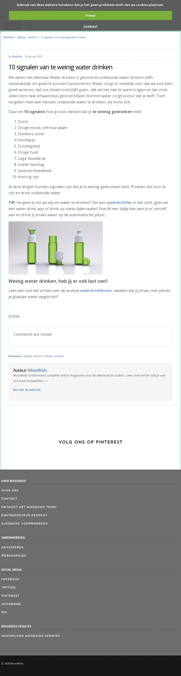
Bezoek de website (27, 390)
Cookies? (90, 26)
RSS (4, 612)
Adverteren (12, 547)
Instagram (11, 604)
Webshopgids (13, 555)
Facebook (10, 579)
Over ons (10, 490)
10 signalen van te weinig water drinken (63, 37)
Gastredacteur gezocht (24, 515)
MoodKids (9, 37)
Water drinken (55, 356)
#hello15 (39, 356)
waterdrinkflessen (96, 290)
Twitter (8, 587)
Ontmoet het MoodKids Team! (29, 507)
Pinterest (10, 596)
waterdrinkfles (119, 202)
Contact (9, 499)
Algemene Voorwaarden (24, 523)
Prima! (90, 15)
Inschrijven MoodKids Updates (30, 636)
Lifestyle (27, 356)
